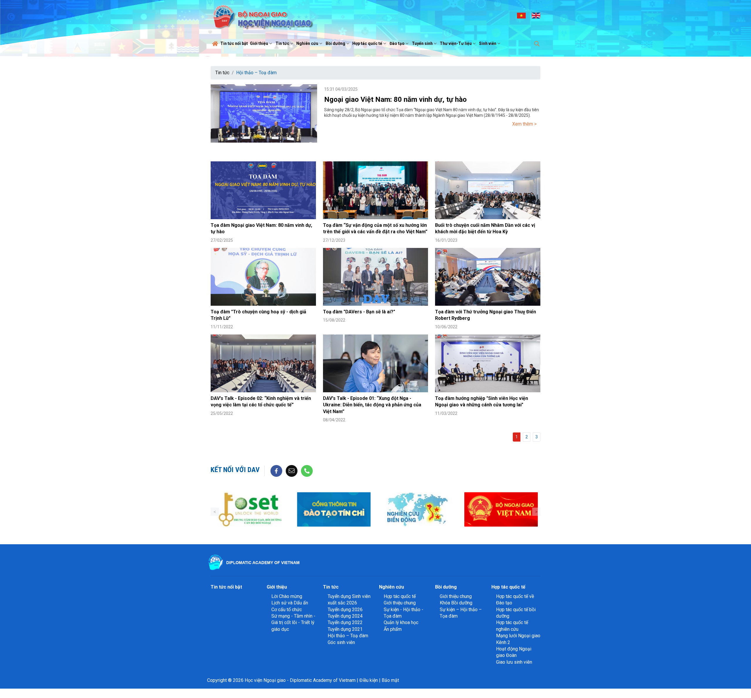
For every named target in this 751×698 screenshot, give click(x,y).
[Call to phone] (307, 470)
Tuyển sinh (422, 43)
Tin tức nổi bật (234, 43)
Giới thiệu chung (400, 603)
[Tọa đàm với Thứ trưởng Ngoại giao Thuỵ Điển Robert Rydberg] (487, 277)
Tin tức (282, 43)
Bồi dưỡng (335, 43)
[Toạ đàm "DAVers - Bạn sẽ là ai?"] (375, 277)
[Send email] (291, 470)
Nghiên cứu (307, 43)
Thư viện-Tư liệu (456, 43)
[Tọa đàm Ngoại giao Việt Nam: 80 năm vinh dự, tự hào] (263, 190)
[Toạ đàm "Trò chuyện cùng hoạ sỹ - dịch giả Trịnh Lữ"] (263, 277)
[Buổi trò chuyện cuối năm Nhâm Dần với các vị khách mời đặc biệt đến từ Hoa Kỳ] (487, 190)
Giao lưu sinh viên (514, 662)
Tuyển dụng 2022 (345, 622)
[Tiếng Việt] (521, 15)
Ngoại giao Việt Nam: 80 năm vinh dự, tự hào (395, 99)
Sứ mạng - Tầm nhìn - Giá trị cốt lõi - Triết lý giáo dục (293, 622)
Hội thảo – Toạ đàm (256, 72)
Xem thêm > (524, 124)
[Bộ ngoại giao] (417, 509)
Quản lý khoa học (401, 622)
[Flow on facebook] (276, 470)
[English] (536, 15)
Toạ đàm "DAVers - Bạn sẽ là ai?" (359, 312)
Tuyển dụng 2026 (345, 609)
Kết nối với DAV (235, 470)
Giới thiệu (259, 43)
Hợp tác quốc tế (367, 43)
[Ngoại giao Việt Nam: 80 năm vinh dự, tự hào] (264, 113)
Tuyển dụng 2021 (345, 629)
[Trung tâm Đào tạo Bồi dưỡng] (250, 509)
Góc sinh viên (341, 642)
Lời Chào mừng (286, 596)
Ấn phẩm (393, 629)
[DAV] (262, 15)
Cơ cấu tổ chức (286, 609)
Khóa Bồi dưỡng (456, 603)
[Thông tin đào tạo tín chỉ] (334, 509)
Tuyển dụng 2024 (345, 616)
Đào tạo (397, 43)
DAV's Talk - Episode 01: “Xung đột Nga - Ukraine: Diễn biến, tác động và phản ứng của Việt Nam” (372, 405)
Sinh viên (487, 43)
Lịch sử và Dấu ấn (289, 603)
